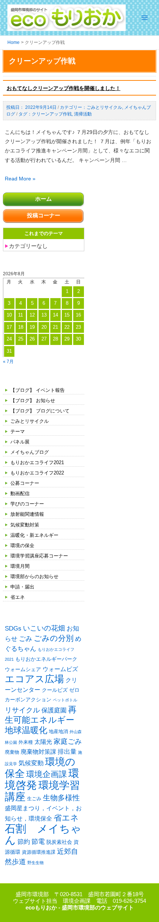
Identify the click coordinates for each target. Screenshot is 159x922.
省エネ (17, 597)
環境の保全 (22, 545)
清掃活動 (83, 114)
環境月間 (20, 566)
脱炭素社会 (59, 842)
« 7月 (8, 361)
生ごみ (34, 798)
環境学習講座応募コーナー (39, 556)
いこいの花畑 (44, 628)
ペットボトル (65, 700)
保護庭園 (54, 710)
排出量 (67, 751)
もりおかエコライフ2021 (37, 462)
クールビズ (55, 690)
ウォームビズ (60, 669)
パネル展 (20, 442)
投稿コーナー (43, 215)
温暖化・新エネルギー (34, 535)
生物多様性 (61, 798)
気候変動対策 (24, 525)
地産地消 (58, 731)
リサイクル (22, 710)
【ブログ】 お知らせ (32, 400)
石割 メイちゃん (43, 834)
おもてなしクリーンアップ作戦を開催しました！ (64, 88)
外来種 (25, 742)
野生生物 (35, 862)
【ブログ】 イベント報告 (37, 390)
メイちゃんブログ (29, 452)
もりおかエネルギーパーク (46, 659)
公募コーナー (24, 483)
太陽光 (43, 742)
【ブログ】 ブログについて (40, 411)
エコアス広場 (34, 678)
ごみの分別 (54, 638)
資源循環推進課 (38, 852)
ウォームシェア (23, 669)
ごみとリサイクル (29, 421)
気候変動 (31, 763)
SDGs (13, 628)
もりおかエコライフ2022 (37, 473)
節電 (38, 841)
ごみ (25, 638)
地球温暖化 (26, 730)
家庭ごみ (68, 741)
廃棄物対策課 (38, 752)
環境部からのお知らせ (34, 576)
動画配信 (20, 493)
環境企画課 (46, 774)
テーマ (17, 431)
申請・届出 (22, 587)
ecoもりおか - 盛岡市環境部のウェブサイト (80, 908)
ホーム (43, 199)
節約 (23, 841)
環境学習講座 (42, 790)
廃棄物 (12, 752)
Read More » (20, 179)
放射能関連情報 (27, 514)
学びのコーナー (27, 504)
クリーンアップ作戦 (52, 114)
